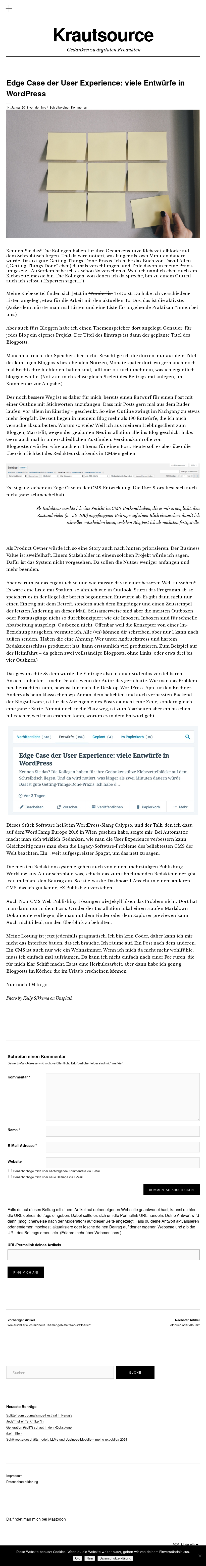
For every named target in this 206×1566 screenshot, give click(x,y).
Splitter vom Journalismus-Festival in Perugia (39, 1415)
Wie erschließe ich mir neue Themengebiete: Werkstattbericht (49, 1322)
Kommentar (19, 1077)
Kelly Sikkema (36, 998)
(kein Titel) (14, 1433)
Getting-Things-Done (73, 260)
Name (14, 1129)
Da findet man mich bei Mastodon (36, 1519)
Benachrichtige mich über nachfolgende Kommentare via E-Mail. (57, 1171)
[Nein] (199, 1555)
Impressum (14, 1475)
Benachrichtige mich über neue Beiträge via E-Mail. (48, 1177)
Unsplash (64, 998)
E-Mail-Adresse (22, 1145)
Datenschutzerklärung (22, 1481)
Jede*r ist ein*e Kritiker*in (24, 1421)
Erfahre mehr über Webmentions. (90, 1232)
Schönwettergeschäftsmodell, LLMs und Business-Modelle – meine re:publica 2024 (66, 1439)
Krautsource (103, 34)
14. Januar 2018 (17, 107)
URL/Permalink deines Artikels (34, 1244)
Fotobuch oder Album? (184, 1322)
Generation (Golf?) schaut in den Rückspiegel (39, 1427)
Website (15, 1161)
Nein (89, 1558)
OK (77, 1558)
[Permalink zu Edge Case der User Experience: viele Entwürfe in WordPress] (103, 237)
